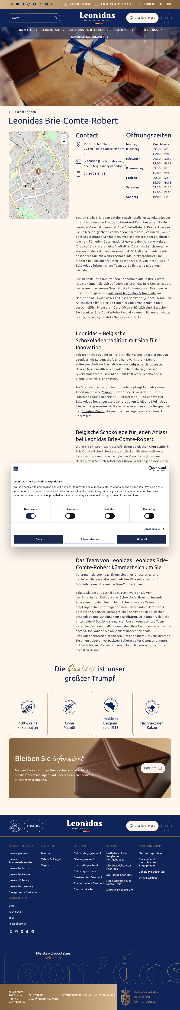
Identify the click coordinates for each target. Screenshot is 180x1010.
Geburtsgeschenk (85, 871)
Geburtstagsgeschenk (88, 853)
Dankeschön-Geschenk (88, 877)
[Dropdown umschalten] (51, 4)
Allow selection (90, 539)
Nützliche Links (18, 898)
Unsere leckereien (20, 874)
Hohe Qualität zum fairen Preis (118, 882)
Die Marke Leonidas (119, 874)
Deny (39, 539)
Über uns (111, 845)
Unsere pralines (19, 853)
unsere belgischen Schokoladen (104, 232)
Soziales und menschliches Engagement (147, 862)
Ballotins (76, 30)
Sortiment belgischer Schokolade (132, 293)
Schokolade (51, 30)
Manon (107, 392)
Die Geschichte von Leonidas (118, 867)
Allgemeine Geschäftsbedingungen (43, 997)
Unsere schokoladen (21, 845)
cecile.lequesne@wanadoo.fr (105, 166)
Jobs (12, 917)
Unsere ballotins (19, 868)
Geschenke (80, 845)
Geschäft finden (145, 17)
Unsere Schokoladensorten (21, 861)
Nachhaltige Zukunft (151, 845)
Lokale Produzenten (152, 871)
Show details (152, 528)
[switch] (70, 516)
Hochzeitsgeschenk (86, 865)
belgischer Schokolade (145, 364)
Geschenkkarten (84, 889)
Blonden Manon (93, 411)
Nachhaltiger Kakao (151, 853)
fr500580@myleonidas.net (103, 161)
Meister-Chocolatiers (119, 890)
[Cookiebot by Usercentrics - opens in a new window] (151, 468)
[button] (38, 171)
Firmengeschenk (84, 859)
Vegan (45, 865)
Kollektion (48, 845)
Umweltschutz (148, 877)
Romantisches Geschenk (89, 883)
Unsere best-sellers (21, 886)
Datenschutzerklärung (76, 995)
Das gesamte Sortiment (24, 892)
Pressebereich (18, 923)
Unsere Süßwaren (20, 880)
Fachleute (15, 911)
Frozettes (33, 825)
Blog (12, 905)
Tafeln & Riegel (51, 859)
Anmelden (150, 768)
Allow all (141, 539)
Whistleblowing (105, 995)
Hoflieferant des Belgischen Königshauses (117, 856)
